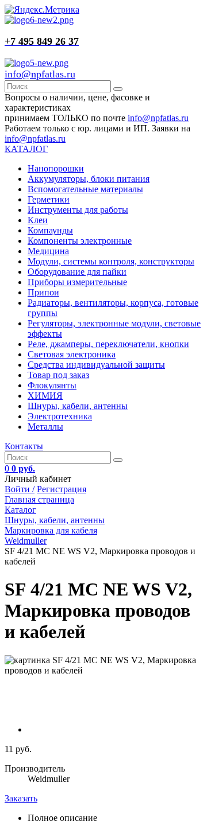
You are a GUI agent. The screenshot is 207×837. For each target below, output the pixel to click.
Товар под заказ (58, 375)
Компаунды (50, 230)
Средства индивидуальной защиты (96, 364)
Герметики (49, 199)
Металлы (45, 426)
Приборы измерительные (77, 282)
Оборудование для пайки (77, 272)
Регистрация (61, 489)
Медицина (48, 251)
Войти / (19, 489)
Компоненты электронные (80, 241)
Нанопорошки (56, 168)
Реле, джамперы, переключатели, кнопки (108, 344)
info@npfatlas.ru (40, 74)
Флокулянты (52, 385)
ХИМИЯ (45, 395)
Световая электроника (72, 354)
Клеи (38, 220)
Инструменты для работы (78, 210)
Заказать (21, 798)
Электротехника (60, 416)
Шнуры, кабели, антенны (78, 406)
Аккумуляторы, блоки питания (89, 179)
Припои (43, 292)
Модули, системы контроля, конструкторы (111, 261)
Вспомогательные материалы (85, 189)
